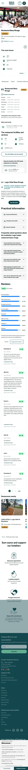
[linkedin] (21, 730)
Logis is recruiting (5, 702)
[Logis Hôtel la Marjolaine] (12, 507)
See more (21, 73)
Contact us (3, 682)
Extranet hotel (4, 692)
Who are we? (4, 690)
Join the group (4, 695)
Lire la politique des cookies (7, 763)
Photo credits (4, 724)
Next (19, 491)
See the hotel (14, 202)
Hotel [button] (12, 81)
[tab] (11, 26)
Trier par (6, 341)
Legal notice (3, 712)
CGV (2, 719)
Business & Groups (5, 700)
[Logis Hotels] (11, 3)
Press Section (4, 704)
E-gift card (3, 697)
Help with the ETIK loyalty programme (9, 680)
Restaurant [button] (5, 81)
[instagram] (17, 730)
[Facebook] (13, 730)
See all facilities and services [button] (14, 154)
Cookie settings (4, 717)
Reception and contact (12, 221)
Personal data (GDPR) (5, 715)
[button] (2, 3)
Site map (3, 722)
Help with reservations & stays (7, 677)
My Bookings (4, 675)
